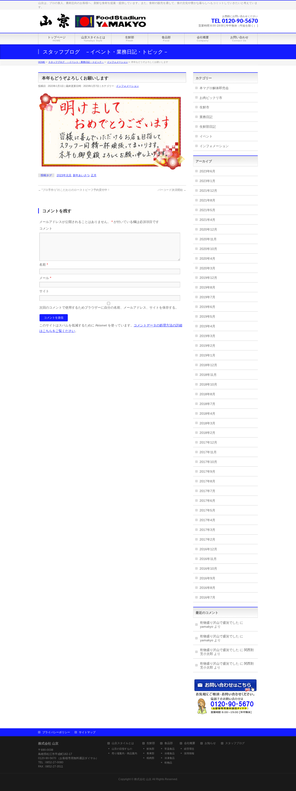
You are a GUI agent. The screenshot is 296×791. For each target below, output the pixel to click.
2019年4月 (207, 326)
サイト (44, 291)
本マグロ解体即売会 (214, 88)
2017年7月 (207, 491)
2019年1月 (207, 355)
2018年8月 (207, 394)
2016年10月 (208, 568)
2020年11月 (208, 239)
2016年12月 (208, 549)
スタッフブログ (235, 743)
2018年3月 (207, 423)
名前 (43, 264)
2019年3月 (207, 336)
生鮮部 (151, 743)
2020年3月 (207, 268)
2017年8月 (207, 481)
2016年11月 (208, 559)
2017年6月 (207, 500)
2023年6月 (207, 171)
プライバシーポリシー (56, 732)
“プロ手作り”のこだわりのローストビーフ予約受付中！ (74, 190)
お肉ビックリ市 (211, 98)
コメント (45, 228)
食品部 (168, 743)
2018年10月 (208, 384)
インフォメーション (127, 86)
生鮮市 (204, 107)
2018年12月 (208, 365)
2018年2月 (207, 433)
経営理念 (189, 748)
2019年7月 (207, 297)
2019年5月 (207, 316)
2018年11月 (208, 375)
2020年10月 (208, 249)
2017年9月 (207, 471)
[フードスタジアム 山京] (92, 24)
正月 (93, 175)
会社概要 (189, 743)
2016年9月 (207, 578)
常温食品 (169, 748)
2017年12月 (208, 442)
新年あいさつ (81, 175)
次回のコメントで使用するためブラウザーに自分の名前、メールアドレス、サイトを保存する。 (109, 307)
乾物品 (168, 762)
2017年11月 (208, 452)
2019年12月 (208, 278)
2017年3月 (207, 530)
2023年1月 (207, 181)
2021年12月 (208, 190)
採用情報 (189, 753)
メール (45, 278)
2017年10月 (208, 462)
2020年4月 (207, 258)
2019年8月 (207, 287)
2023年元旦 (64, 175)
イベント (206, 136)
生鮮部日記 (208, 126)
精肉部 (150, 758)
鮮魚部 (150, 748)
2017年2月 (207, 539)
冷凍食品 (169, 758)
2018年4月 (207, 413)
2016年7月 (207, 597)
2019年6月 (207, 307)
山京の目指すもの (122, 748)
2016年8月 (207, 588)
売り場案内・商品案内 (124, 753)
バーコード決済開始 (172, 190)
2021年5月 (207, 210)
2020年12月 (208, 229)
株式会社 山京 (142, 779)
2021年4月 (207, 220)
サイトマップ (87, 732)
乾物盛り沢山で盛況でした (219, 622)
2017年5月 (207, 510)
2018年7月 (207, 404)
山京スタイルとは (123, 743)
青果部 (150, 753)
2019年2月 (207, 345)
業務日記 (206, 117)
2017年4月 (207, 520)
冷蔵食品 (169, 753)
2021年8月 (207, 200)
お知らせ (210, 743)
